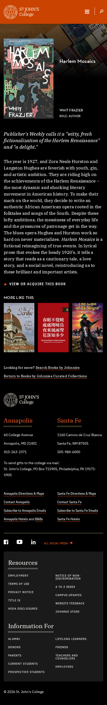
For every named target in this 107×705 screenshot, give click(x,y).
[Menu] (87, 11)
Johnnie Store (67, 611)
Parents (14, 655)
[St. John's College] (53, 400)
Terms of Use (18, 584)
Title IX (14, 600)
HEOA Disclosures (23, 608)
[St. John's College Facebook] (6, 543)
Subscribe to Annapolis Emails (25, 510)
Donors (14, 647)
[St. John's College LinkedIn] (34, 543)
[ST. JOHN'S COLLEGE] (21, 12)
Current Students (23, 663)
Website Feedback (70, 603)
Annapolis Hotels (16, 519)
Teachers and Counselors (66, 657)
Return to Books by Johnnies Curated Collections (45, 376)
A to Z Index (65, 587)
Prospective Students (26, 672)
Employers (64, 666)
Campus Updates (68, 595)
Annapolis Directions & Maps (24, 493)
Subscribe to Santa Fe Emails (77, 510)
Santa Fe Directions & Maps (76, 493)
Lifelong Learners (71, 639)
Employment (18, 575)
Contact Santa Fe (69, 502)
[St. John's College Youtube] (20, 543)
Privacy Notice (21, 592)
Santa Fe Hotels (68, 519)
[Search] (101, 12)
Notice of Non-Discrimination (68, 577)
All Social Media (56, 543)
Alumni (14, 639)
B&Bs (39, 519)
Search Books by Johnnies (58, 367)
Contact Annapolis (17, 502)
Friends (61, 647)
